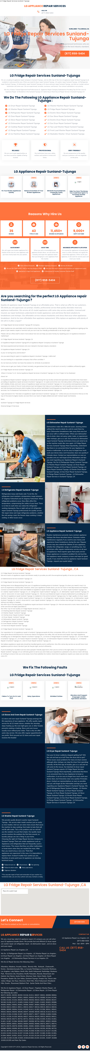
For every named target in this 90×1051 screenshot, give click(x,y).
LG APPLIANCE (45, 6)
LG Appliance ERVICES (21, 935)
